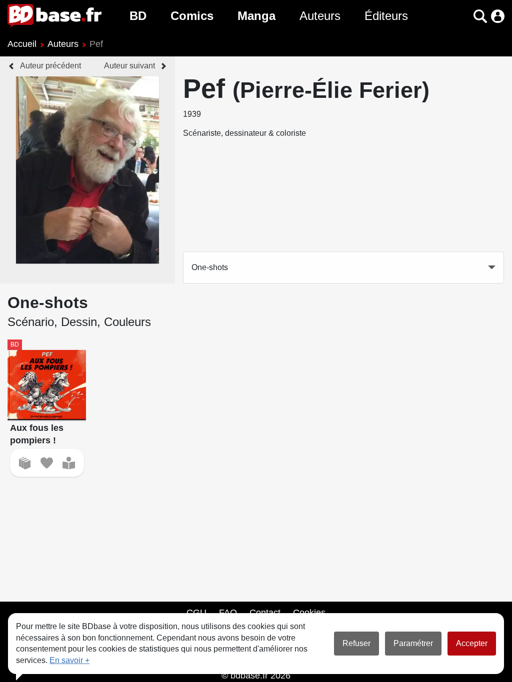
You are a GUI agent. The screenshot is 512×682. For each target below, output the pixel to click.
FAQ (228, 613)
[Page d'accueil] (55, 16)
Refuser (356, 643)
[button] (463, 16)
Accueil (22, 44)
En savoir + (70, 660)
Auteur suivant (129, 65)
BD (138, 15)
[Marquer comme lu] (68, 463)
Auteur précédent (50, 65)
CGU (196, 613)
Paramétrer (413, 643)
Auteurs (320, 15)
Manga (257, 15)
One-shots (210, 267)
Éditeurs (386, 15)
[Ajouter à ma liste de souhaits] (46, 463)
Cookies (309, 613)
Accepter (472, 643)
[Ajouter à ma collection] (24, 463)
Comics (192, 15)
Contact (265, 613)
